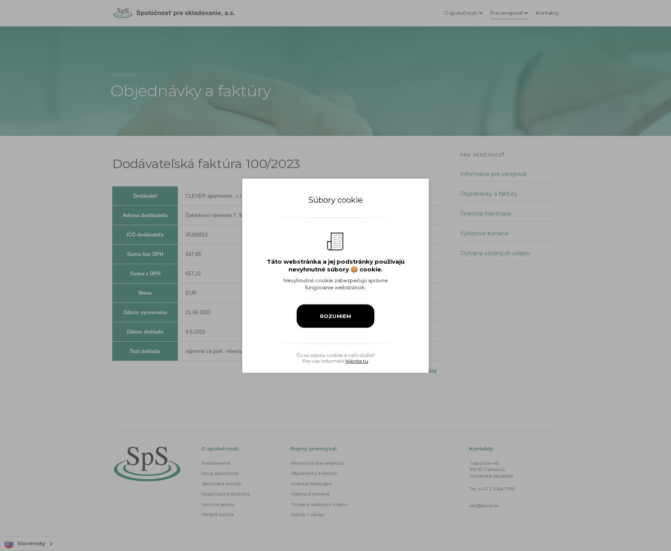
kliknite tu (357, 361)
